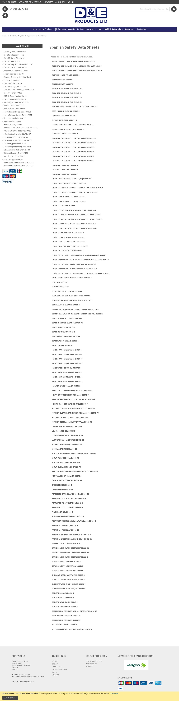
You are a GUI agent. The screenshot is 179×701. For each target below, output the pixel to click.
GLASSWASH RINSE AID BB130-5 (65, 341)
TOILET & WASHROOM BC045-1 (65, 602)
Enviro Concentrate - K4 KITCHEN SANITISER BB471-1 (74, 264)
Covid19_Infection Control (14, 55)
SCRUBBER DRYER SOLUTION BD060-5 (67, 566)
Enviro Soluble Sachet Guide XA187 (18, 115)
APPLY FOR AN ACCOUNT (30, 2)
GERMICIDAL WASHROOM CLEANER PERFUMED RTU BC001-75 (77, 314)
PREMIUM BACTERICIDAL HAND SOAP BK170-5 (71, 534)
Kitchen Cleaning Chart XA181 (16, 153)
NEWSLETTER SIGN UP (54, 2)
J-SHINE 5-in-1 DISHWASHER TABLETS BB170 (70, 404)
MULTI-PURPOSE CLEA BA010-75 (65, 458)
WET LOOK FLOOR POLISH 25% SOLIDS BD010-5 (72, 629)
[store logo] (91, 14)
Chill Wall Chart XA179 (13, 83)
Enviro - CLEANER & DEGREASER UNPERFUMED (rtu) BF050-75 (77, 188)
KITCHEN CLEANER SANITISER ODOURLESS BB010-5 (73, 408)
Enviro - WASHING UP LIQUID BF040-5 (68, 251)
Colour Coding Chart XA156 (15, 86)
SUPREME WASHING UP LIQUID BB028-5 (68, 588)
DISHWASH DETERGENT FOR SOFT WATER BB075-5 (72, 160)
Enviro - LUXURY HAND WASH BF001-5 (68, 237)
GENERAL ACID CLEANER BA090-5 (66, 305)
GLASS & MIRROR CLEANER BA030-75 (67, 323)
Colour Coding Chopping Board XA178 (19, 90)
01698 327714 (19, 9)
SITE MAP (55, 664)
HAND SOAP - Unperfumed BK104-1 (67, 350)
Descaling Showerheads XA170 (16, 102)
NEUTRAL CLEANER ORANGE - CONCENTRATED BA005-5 (75, 471)
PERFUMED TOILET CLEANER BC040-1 (67, 503)
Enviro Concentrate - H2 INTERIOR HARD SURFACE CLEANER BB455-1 (80, 260)
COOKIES (89, 666)
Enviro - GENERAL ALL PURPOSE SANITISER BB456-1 (73, 61)
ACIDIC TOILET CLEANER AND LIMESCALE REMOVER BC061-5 (77, 70)
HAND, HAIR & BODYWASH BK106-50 (67, 377)
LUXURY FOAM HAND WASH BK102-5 (67, 435)
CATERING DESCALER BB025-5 (64, 115)
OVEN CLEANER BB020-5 (62, 485)
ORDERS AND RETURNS (59, 669)
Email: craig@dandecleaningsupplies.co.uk (28, 677)
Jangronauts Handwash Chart (16, 71)
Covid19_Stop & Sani (12, 61)
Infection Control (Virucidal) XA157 (17, 134)
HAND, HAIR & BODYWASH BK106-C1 (67, 381)
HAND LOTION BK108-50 (62, 345)
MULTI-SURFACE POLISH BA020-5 (66, 462)
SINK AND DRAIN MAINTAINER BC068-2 (68, 575)
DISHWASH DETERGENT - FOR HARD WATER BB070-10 (74, 138)
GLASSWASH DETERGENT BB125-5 (66, 336)
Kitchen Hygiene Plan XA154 (15, 143)
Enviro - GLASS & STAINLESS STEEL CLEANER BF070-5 (74, 224)
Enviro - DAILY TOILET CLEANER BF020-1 (68, 197)
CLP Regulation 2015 (12, 80)
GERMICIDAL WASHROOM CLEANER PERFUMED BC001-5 (75, 309)
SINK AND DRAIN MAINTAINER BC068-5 (68, 579)
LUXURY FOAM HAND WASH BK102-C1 (68, 440)
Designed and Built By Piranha (23, 682)
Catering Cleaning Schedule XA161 (18, 77)
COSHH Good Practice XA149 (15, 96)
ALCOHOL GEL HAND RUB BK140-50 (67, 97)
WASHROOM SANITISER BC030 (64, 624)
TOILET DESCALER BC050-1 (63, 593)
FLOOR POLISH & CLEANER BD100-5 (67, 291)
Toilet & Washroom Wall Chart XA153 (18, 162)
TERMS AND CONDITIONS (94, 661)
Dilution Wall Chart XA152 (14, 105)
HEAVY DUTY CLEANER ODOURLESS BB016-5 (70, 395)
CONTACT (55, 661)
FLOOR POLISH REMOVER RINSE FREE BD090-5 (71, 296)
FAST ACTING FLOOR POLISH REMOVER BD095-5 (72, 278)
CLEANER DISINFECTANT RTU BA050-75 (68, 129)
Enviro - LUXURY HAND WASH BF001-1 (68, 233)
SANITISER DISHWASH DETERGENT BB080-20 (70, 552)
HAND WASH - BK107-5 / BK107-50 (66, 368)
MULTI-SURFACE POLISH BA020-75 (66, 467)
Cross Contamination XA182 (15, 99)
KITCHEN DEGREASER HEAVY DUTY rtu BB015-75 (72, 422)
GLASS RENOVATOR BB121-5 (63, 332)
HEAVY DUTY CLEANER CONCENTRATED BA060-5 (72, 390)
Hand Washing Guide (12, 121)
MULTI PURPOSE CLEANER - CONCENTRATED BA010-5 (74, 453)
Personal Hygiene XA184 (13, 159)
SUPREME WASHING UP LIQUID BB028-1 (68, 584)
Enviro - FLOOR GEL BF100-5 (63, 206)
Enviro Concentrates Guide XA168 (17, 112)
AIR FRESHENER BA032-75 (62, 84)
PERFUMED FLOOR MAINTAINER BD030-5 (69, 498)
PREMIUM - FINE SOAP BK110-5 (65, 525)
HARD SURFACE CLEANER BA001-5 (66, 386)
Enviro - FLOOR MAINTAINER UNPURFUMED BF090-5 (74, 210)
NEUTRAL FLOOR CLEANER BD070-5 (66, 476)
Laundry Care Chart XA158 (14, 156)
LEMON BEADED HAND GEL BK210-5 (67, 426)
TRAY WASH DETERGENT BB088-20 (66, 615)
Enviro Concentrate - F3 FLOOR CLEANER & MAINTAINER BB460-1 (79, 255)
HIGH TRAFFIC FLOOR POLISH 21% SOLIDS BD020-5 (73, 399)
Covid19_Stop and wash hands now (18, 64)
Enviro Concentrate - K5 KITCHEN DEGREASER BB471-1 (74, 269)
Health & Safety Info (17, 36)
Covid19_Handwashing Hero (15, 52)
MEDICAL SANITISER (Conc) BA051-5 (67, 444)
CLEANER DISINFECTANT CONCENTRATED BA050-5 (73, 124)
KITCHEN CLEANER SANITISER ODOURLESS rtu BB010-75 (75, 413)
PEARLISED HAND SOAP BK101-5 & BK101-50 (70, 494)
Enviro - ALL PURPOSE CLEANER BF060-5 (69, 183)
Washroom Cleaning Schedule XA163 (18, 165)
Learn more (114, 693)
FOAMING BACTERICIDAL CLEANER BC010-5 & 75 (72, 300)
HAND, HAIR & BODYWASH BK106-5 (66, 372)
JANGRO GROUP (57, 667)
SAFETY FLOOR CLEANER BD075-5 (66, 543)
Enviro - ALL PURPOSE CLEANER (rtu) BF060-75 (71, 179)
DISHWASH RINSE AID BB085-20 (65, 169)
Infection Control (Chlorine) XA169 (17, 131)
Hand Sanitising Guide (13, 124)
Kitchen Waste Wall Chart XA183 (17, 150)
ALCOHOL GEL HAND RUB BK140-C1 (67, 102)
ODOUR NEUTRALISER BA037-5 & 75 (67, 480)
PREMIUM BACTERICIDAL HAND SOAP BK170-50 (72, 539)
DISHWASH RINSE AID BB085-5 (64, 174)
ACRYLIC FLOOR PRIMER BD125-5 (66, 75)
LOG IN (69, 2)
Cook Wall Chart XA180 (13, 93)
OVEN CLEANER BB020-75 (62, 489)
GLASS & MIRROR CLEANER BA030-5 (67, 318)
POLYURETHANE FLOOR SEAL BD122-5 (68, 516)
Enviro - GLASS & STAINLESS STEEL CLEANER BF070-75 (74, 228)
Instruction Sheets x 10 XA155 (16, 137)
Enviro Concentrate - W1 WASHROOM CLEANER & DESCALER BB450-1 (80, 273)
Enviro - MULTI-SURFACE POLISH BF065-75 (69, 246)
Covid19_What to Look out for (15, 67)
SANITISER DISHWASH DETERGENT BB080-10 (70, 548)
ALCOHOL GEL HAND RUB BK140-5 (66, 93)
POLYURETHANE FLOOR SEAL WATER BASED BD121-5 (74, 521)
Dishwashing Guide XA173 (14, 108)
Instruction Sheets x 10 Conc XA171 (18, 140)
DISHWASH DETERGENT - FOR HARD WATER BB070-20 (74, 142)
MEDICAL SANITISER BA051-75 (64, 449)
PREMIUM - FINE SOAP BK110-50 (65, 530)
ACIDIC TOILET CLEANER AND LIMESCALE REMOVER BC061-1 (77, 66)
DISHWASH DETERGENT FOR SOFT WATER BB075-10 (73, 151)
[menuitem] (35, 29)
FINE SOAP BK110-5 (60, 282)
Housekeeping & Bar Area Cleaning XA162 (21, 127)
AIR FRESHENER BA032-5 (62, 79)
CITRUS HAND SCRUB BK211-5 (64, 120)
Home (4, 36)
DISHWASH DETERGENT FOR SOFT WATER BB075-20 (73, 156)
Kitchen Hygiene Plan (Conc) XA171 (18, 146)
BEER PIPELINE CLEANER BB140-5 (66, 111)
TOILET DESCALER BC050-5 (63, 597)
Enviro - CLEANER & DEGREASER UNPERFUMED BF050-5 (75, 192)
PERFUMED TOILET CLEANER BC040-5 (67, 507)
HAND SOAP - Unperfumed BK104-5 (67, 354)
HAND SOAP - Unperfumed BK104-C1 (67, 363)
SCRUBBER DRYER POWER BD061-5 (66, 561)
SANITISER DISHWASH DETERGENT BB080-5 (70, 557)
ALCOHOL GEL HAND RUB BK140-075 (67, 88)
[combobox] (154, 9)
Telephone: (21, 674)
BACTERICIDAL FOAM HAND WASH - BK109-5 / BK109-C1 (75, 106)
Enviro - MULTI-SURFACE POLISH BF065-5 (69, 242)
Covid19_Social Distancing (14, 58)
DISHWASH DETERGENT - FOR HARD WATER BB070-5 (73, 147)
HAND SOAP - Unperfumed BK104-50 (67, 359)
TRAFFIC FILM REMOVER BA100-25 (66, 620)
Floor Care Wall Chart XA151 (15, 118)
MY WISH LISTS (9, 2)
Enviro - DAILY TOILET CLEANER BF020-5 (68, 201)
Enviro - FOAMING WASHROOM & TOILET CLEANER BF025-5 (76, 215)
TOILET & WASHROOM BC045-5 (65, 606)
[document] (89, 696)
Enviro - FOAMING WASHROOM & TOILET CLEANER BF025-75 (77, 219)
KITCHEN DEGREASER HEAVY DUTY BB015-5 (70, 417)
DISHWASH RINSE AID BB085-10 (65, 165)
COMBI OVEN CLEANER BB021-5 (65, 133)
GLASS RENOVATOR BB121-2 (63, 327)
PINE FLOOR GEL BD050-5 (62, 512)
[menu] (89, 29)
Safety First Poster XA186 (14, 74)
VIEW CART (55, 675)
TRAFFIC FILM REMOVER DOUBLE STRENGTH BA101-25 (74, 611)
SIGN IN (54, 672)
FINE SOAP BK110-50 (60, 287)
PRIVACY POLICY (91, 664)
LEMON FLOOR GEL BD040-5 (63, 431)
